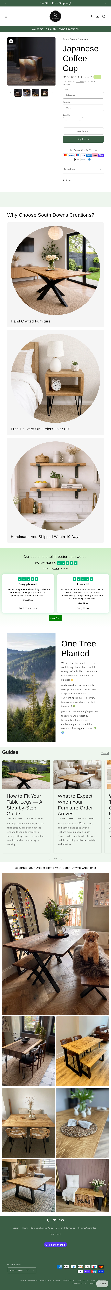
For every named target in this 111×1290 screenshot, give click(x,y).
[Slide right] (52, 93)
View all (105, 753)
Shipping (80, 81)
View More (28, 600)
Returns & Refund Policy (41, 1228)
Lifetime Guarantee (87, 1228)
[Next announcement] (105, 3)
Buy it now (83, 139)
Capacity (66, 102)
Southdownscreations (35, 1280)
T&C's (25, 1228)
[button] (6, 16)
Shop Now (55, 618)
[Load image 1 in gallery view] (18, 92)
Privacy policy (82, 1280)
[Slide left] (10, 93)
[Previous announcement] (5, 3)
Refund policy (68, 1280)
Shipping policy (80, 1283)
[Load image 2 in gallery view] (26, 92)
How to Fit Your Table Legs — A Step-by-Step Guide (24, 804)
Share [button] (68, 180)
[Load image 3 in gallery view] (35, 92)
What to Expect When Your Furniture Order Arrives (75, 804)
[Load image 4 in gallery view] (44, 92)
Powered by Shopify (52, 1280)
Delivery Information (65, 1228)
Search (16, 1228)
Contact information (96, 1283)
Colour (65, 89)
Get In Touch (55, 1234)
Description (70, 169)
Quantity (66, 115)
